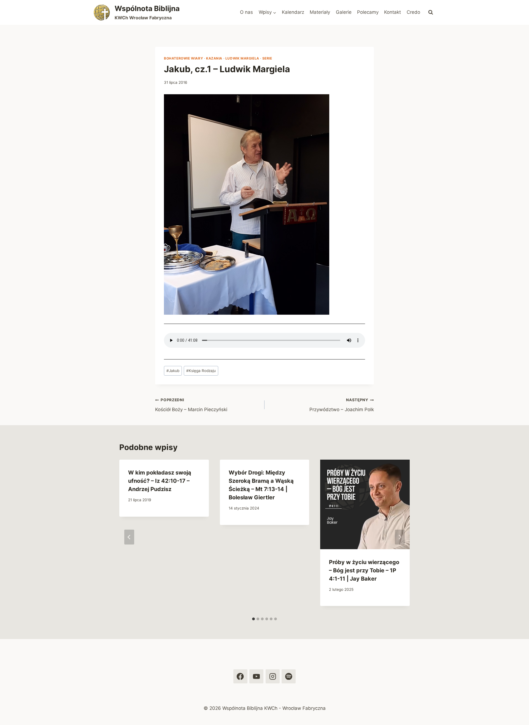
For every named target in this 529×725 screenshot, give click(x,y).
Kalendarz (293, 12)
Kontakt (392, 12)
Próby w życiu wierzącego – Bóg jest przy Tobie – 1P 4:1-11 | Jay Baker (364, 570)
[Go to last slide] (129, 537)
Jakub (172, 370)
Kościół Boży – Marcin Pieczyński (191, 405)
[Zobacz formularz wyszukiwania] (431, 12)
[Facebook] (240, 676)
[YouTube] (256, 676)
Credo (413, 12)
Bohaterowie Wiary (183, 58)
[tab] (253, 619)
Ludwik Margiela (242, 58)
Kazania (214, 58)
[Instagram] (273, 676)
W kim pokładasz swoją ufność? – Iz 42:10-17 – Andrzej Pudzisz (159, 480)
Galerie (344, 12)
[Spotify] (289, 676)
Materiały (320, 12)
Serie (267, 58)
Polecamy (368, 12)
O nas (246, 12)
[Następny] (400, 537)
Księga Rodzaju (201, 370)
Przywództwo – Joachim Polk (341, 405)
